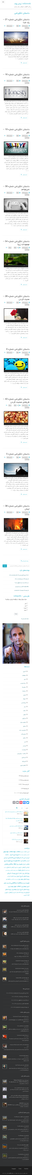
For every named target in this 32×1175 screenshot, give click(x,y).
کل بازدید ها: (26, 784)
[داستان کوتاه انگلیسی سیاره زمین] (26, 827)
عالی (25, 604)
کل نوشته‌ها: (26, 789)
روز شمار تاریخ (20, 873)
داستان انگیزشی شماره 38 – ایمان (16, 507)
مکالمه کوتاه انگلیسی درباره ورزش (22, 587)
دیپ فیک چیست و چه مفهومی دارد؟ (22, 583)
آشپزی (24, 671)
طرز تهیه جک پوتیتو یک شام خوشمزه (21, 590)
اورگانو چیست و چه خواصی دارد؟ (23, 1026)
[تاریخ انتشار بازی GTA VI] (26, 841)
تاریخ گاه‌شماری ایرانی (10, 857)
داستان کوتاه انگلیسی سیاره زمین (16, 826)
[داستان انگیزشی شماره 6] (16, 365)
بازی (25, 679)
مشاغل (24, 726)
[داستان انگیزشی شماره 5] (16, 470)
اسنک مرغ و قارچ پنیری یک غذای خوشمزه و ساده (19, 575)
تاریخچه (19, 857)
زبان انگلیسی (13, 879)
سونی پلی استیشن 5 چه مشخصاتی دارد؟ (22, 1088)
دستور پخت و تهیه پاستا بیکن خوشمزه (22, 968)
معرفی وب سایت (22, 730)
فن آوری (24, 718)
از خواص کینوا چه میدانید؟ (24, 1055)
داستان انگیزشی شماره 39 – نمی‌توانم (16, 187)
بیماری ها (24, 687)
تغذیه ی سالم (22, 860)
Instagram (14, 1169)
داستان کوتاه (22, 870)
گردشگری (24, 757)
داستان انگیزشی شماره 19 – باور (16, 130)
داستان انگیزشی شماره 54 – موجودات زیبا (16, 242)
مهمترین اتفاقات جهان (19, 886)
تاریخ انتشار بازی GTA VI (17, 840)
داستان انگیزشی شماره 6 (17, 349)
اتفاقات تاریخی (24, 852)
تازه (22, 808)
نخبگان (24, 738)
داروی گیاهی (14, 867)
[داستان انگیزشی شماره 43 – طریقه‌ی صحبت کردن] (16, 418)
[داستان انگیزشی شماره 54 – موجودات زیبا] (16, 260)
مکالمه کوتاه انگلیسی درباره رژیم (23, 932)
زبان (25, 707)
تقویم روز (19, 864)
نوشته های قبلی (25, 561)
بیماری (25, 855)
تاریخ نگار (23, 857)
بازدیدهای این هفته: (25, 776)
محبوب (27, 808)
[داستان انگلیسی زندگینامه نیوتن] (26, 834)
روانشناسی (27, 28)
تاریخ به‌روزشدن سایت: (24, 793)
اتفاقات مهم (16, 851)
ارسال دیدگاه (9, 26)
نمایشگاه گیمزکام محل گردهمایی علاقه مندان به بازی (20, 1095)
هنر (25, 742)
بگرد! (5, 566)
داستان (9, 867)
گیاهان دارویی (23, 765)
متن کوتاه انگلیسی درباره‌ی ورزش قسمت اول (14, 812)
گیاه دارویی (26, 895)
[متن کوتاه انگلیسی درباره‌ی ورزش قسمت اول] (26, 813)
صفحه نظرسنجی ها (25, 619)
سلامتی (14, 883)
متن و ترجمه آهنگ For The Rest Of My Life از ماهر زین (14, 820)
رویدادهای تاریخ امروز (23, 876)
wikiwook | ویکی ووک (22, 3)
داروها (24, 699)
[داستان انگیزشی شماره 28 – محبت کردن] (16, 315)
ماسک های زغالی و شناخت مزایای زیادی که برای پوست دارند (19, 1045)
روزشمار (27, 873)
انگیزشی (28, 855)
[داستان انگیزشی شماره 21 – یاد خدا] (16, 39)
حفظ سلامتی (12, 864)
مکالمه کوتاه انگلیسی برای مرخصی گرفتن (22, 925)
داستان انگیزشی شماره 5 (17, 454)
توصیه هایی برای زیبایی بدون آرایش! (22, 1065)
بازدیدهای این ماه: (25, 780)
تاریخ (18, 854)
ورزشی (24, 746)
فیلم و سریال (23, 722)
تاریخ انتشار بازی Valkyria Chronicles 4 (21, 1080)
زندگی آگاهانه (11, 1173)
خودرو (24, 695)
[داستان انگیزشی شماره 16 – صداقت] (16, 94)
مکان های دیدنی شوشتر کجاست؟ (23, 1126)
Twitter (20, 1169)
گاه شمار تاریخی (17, 892)
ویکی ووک (23, 892)
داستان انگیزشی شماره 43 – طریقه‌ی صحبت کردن (16, 400)
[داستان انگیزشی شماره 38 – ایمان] (16, 525)
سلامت (24, 711)
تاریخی (27, 860)
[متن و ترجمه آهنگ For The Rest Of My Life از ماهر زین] (26, 820)
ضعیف (25, 610)
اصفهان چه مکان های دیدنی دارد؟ (23, 1145)
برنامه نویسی (23, 683)
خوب (25, 606)
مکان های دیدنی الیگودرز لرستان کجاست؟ (21, 1117)
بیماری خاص (21, 855)
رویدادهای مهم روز (23, 879)
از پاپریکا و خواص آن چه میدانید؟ (23, 1035)
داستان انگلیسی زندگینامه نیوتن (16, 833)
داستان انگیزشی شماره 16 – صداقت (16, 76)
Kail (18, 26)
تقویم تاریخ (14, 860)
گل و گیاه (24, 761)
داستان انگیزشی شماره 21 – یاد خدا (16, 21)
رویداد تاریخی (11, 873)
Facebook (26, 1169)
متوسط (25, 608)
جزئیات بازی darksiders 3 (24, 1103)
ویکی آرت (24, 750)
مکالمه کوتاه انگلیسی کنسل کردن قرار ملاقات (21, 918)
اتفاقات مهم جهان (8, 851)
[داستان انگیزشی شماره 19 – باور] (16, 149)
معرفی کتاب (23, 734)
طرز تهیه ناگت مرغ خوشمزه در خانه (22, 579)
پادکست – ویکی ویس (21, 754)
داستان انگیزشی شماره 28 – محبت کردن (16, 297)
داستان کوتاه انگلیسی (14, 870)
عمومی (24, 715)
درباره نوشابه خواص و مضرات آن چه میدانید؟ (21, 1016)
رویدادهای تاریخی (11, 876)
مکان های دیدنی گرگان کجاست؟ (23, 1154)
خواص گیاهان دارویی (23, 867)
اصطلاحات (24, 675)
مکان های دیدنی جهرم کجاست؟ (23, 1135)
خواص (6, 864)
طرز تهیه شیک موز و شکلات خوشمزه (22, 978)
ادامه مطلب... (24, 63)
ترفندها (24, 691)
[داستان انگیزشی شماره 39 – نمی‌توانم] (16, 205)
